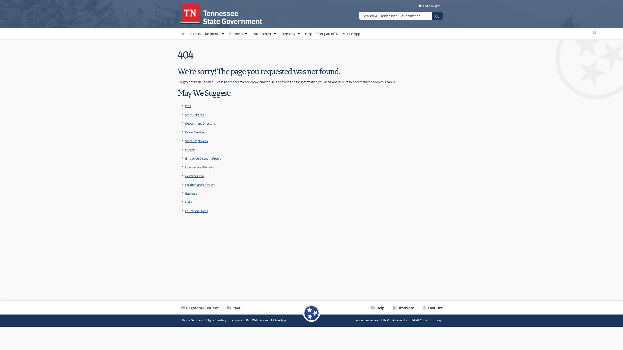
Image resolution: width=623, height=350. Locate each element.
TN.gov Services (192, 320)
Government (262, 33)
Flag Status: (202, 308)
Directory (288, 33)
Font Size (435, 307)
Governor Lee (194, 176)
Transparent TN (239, 320)
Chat (236, 308)
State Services (194, 115)
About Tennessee (367, 320)
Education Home (196, 211)
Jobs (188, 106)
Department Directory (200, 123)
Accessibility (400, 320)
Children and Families (199, 185)
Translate (406, 307)
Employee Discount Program (204, 158)
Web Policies (260, 320)
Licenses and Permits (199, 167)
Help (308, 33)
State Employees (196, 141)
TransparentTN (327, 33)
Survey (437, 320)
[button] (222, 34)
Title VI (385, 320)
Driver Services (195, 132)
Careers (195, 33)
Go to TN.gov (431, 6)
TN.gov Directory (215, 320)
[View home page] (191, 13)
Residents (212, 33)
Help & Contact (420, 320)
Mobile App (351, 33)
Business (236, 33)
